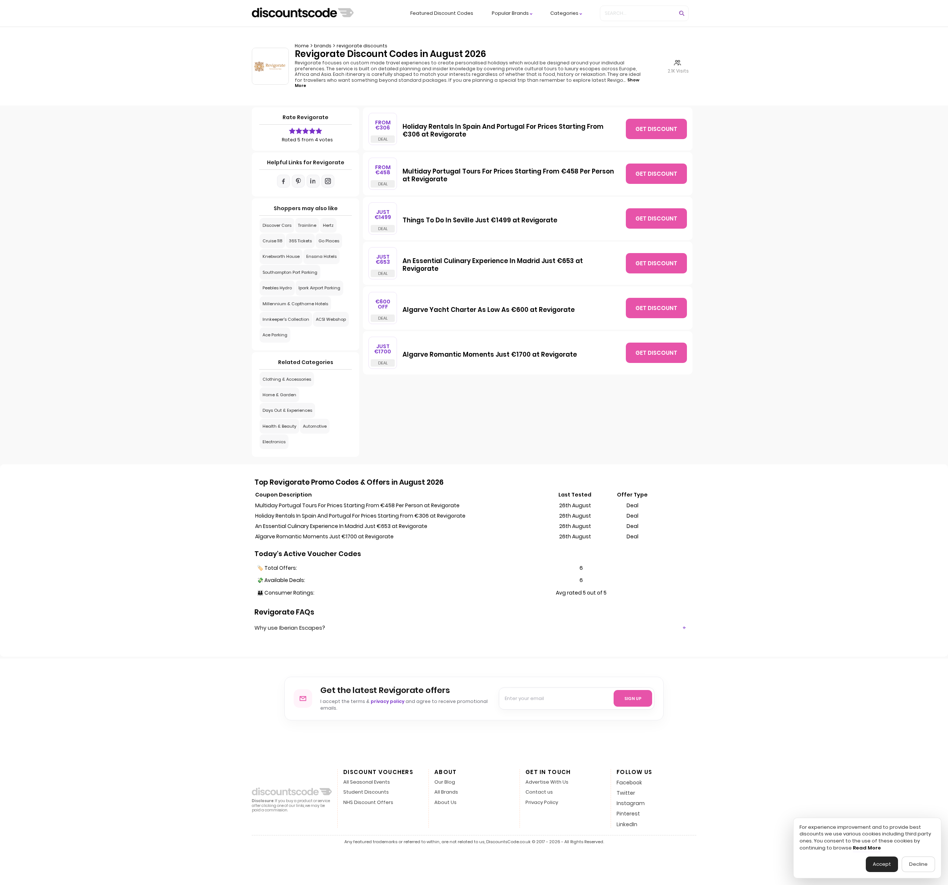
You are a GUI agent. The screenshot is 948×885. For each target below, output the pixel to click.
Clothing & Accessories (287, 379)
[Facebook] (283, 181)
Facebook (629, 782)
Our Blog (444, 782)
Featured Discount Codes (441, 13)
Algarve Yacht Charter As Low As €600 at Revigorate (489, 310)
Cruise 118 (272, 241)
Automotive (315, 426)
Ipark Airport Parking (319, 288)
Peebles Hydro (277, 288)
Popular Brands (510, 13)
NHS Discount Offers (368, 803)
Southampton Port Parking (290, 272)
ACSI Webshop (331, 319)
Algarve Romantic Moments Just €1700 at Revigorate (490, 355)
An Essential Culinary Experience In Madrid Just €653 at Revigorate (493, 265)
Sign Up (632, 698)
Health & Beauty (279, 426)
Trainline (307, 225)
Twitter (626, 793)
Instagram (631, 803)
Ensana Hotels (321, 256)
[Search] (682, 13)
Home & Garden (279, 395)
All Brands (446, 792)
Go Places (328, 241)
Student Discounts (366, 792)
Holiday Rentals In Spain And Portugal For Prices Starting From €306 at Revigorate (503, 131)
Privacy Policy (541, 803)
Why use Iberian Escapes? (289, 627)
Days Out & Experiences (287, 410)
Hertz (328, 225)
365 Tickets (300, 241)
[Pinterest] (298, 181)
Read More (867, 848)
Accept (882, 864)
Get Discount (656, 129)
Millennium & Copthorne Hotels (295, 304)
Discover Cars (277, 225)
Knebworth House (281, 256)
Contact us (539, 792)
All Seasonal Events (366, 782)
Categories (564, 13)
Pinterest (628, 813)
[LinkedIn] (313, 181)
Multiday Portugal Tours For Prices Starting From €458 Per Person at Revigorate (508, 176)
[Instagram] (327, 181)
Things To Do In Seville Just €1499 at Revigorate (480, 220)
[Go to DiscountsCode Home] (303, 13)
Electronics (274, 442)
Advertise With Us (546, 782)
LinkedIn (627, 824)
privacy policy (387, 701)
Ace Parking (275, 335)
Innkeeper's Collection (286, 319)
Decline (918, 864)
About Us (445, 803)
